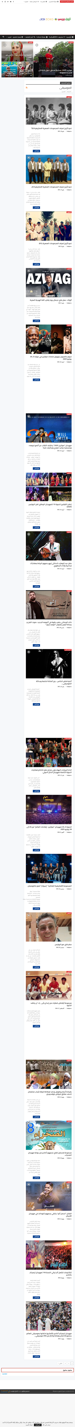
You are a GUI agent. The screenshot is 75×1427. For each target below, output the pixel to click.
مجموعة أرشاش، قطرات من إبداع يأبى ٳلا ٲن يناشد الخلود (51, 1004)
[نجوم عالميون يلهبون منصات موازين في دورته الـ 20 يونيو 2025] (49, 339)
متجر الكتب (13, 1384)
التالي (60, 1363)
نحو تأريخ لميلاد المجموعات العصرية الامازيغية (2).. (51, 186)
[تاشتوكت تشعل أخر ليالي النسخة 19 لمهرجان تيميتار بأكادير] (49, 1255)
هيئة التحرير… (52, 1)
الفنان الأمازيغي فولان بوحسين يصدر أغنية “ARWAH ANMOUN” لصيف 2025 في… (9, 73)
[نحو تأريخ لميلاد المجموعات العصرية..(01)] (49, 226)
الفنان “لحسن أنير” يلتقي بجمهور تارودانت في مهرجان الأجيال (50, 1215)
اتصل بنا (42, 1)
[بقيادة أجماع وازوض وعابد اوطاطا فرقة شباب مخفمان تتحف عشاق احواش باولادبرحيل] (49, 1074)
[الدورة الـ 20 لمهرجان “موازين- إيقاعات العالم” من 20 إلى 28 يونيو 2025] (49, 809)
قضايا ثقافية (17, 37)
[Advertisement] (25, 19)
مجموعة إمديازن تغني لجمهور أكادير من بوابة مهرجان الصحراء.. (50, 1154)
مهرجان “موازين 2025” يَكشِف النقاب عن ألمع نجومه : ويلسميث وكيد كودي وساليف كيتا (50, 446)
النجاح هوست (14, 1391)
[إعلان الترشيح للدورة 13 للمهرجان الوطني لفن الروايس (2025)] (49, 486)
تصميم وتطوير (25, 1391)
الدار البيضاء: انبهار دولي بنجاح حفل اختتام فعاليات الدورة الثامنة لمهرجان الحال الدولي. (51, 771)
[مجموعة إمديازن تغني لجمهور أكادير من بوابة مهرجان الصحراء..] (49, 1135)
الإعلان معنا (33, 1)
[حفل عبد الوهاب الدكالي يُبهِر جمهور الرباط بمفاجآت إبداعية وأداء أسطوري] (49, 545)
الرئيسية (68, 37)
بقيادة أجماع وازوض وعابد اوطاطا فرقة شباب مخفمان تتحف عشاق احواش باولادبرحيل (50, 1093)
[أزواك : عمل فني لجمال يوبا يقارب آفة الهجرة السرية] (49, 282)
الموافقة (37, 1425)
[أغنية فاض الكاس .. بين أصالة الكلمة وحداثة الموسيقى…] (49, 663)
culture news (41, 37)
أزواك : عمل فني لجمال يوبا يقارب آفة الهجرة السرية (51, 300)
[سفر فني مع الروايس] (49, 927)
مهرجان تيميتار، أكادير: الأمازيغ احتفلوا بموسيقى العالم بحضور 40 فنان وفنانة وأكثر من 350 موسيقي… (49, 1334)
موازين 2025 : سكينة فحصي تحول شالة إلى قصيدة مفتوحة (55, 71)
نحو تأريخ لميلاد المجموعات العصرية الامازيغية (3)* (51, 128)
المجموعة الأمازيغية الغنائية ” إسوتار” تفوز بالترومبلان (50, 886)
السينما (69, 92)
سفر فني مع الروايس (63, 944)
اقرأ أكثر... (36, 151)
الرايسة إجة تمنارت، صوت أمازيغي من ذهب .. (19, 56)
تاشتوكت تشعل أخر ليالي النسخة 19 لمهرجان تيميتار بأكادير (51, 1273)
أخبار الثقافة (29, 37)
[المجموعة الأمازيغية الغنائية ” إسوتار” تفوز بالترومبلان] (49, 868)
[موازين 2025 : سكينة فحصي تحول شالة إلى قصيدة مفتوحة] (53, 59)
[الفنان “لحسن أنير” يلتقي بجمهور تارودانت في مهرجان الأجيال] (49, 1196)
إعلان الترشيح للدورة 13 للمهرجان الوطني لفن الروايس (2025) (50, 505)
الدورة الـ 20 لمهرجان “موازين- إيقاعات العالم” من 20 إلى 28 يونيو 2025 (49, 828)
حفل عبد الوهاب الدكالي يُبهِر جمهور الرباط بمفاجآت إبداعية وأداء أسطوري (51, 564)
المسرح (63, 92)
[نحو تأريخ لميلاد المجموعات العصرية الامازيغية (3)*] (49, 110)
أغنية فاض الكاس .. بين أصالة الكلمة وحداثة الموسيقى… (54, 682)
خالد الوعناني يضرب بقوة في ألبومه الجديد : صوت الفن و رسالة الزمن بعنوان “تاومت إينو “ (49, 623)
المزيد (26, 1)
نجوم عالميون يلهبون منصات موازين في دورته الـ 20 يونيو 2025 (51, 358)
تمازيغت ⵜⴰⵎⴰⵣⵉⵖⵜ (56, 37)
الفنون (71, 42)
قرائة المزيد (29, 1425)
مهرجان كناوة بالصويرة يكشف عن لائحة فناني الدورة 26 (25, 72)
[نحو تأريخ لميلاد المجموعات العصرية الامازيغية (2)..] (49, 169)
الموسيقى (68, 650)
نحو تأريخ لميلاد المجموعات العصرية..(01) (55, 243)
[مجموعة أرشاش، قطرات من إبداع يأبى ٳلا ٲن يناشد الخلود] (49, 985)
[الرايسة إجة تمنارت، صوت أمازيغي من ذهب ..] (17, 51)
